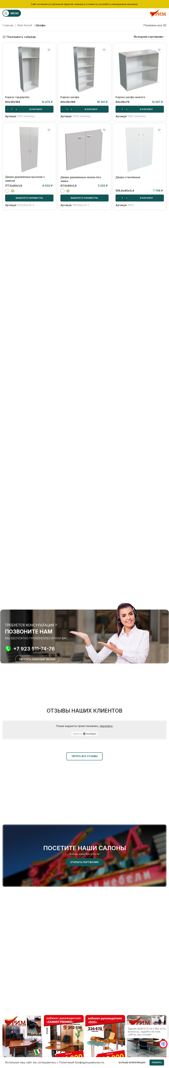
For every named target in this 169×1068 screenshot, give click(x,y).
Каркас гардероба (17, 97)
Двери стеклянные (128, 177)
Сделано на (77, 734)
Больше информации (132, 1062)
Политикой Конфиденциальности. (82, 1062)
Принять (157, 1062)
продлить (106, 726)
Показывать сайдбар (21, 36)
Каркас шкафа (69, 97)
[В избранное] (49, 50)
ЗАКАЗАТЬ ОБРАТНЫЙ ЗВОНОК (37, 659)
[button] (29, 109)
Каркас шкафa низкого (130, 97)
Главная (8, 25)
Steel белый (25, 25)
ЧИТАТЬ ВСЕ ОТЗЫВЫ (84, 756)
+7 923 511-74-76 (34, 648)
